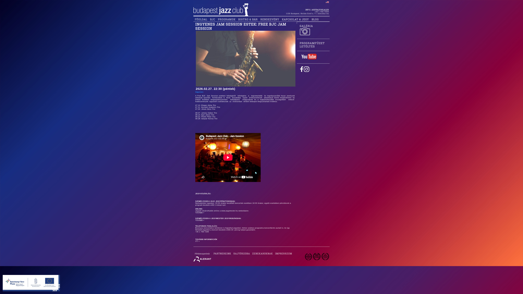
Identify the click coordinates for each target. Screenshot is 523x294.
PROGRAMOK (226, 19)
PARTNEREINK (222, 254)
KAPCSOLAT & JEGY (295, 19)
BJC (212, 19)
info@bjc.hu (323, 13)
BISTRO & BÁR (248, 19)
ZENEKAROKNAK (262, 254)
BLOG (315, 19)
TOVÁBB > (199, 213)
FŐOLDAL (201, 19)
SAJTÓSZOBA (241, 254)
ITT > (197, 241)
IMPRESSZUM (283, 254)
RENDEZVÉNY (269, 19)
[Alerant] (202, 262)
